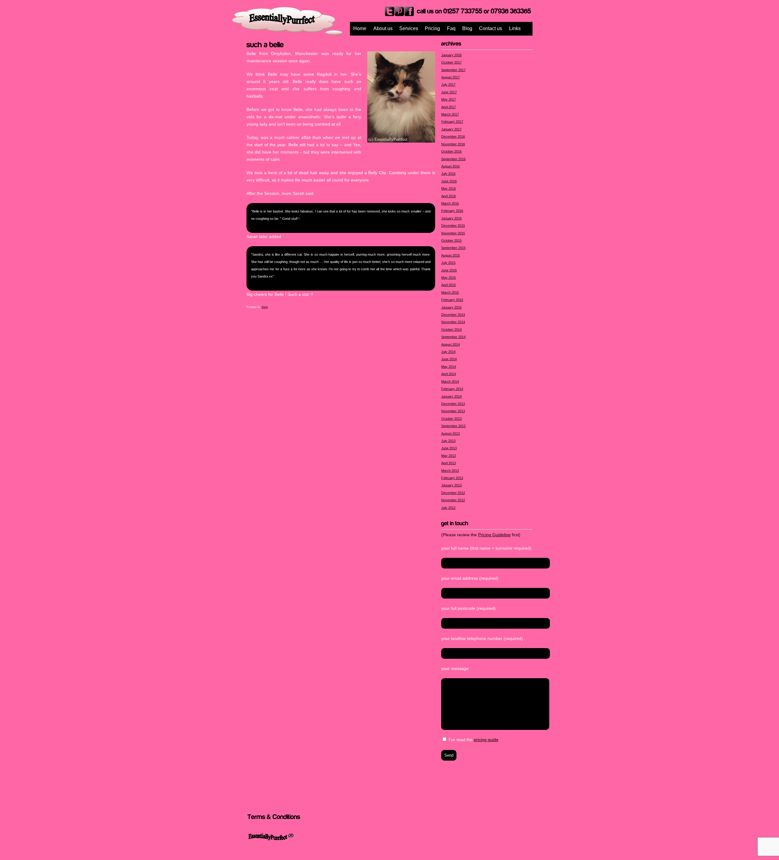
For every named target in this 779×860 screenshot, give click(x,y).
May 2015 (448, 277)
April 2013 (448, 463)
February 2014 (452, 389)
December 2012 (453, 493)
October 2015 (451, 240)
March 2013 (450, 470)
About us (383, 28)
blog (265, 307)
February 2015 (452, 300)
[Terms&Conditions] (273, 816)
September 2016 (453, 159)
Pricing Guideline (494, 534)
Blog (467, 28)
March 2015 (450, 292)
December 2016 (453, 136)
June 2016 (449, 181)
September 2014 (453, 337)
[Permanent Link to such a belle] (265, 44)
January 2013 (451, 485)
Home (359, 28)
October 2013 (451, 418)
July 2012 (448, 507)
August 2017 (450, 77)
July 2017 (448, 84)
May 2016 (448, 188)
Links (515, 28)
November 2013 (453, 411)
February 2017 (452, 121)
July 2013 (448, 441)
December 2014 (453, 314)
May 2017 (448, 99)
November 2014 (453, 322)
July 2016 (448, 173)
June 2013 (449, 448)
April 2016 (448, 196)
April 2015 (448, 285)
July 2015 (448, 262)
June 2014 (449, 359)
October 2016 (451, 151)
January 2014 (451, 396)
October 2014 (451, 329)
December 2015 (453, 225)
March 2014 (450, 381)
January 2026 (451, 55)
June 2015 (449, 270)
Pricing (432, 28)
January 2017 (451, 129)
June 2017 (449, 92)
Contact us (490, 28)
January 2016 (451, 218)
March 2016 (450, 203)
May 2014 (448, 366)
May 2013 (448, 456)
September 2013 (453, 426)
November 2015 (453, 233)
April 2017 (448, 107)
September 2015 (453, 248)
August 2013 (450, 433)
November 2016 (453, 144)
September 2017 (453, 70)
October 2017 (451, 62)
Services (408, 28)
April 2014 (448, 374)
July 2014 (448, 352)
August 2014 (450, 344)
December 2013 (453, 404)
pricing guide (486, 739)
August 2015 (450, 255)
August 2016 (450, 166)
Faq (451, 28)
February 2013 (452, 478)
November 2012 (453, 500)
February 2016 (452, 210)
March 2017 (450, 114)
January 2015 (451, 307)
